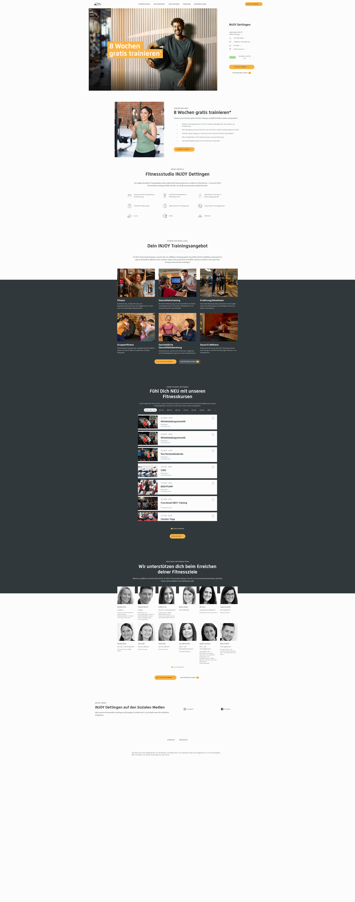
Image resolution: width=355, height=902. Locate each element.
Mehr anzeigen (178, 528)
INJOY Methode (174, 4)
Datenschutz (183, 739)
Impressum (171, 739)
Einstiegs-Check (200, 4)
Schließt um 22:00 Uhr (240, 57)
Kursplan (236, 45)
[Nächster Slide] (156, 86)
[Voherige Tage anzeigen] (140, 410)
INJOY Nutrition (239, 49)
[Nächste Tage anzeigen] (215, 410)
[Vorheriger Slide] (149, 86)
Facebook (227, 709)
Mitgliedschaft (159, 4)
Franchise (187, 4)
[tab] (150, 410)
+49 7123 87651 (239, 38)
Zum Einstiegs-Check (240, 73)
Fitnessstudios (144, 4)
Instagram (190, 709)
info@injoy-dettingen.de (242, 42)
